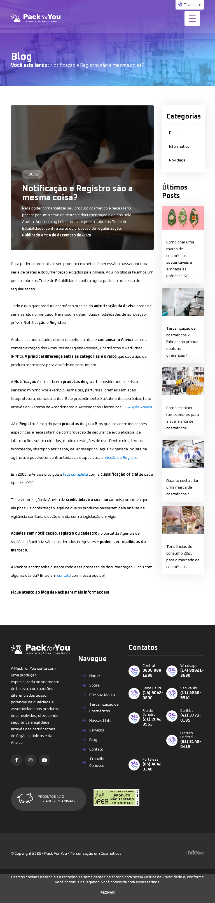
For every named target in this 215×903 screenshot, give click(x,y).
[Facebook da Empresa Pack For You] (16, 760)
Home (94, 676)
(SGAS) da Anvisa (137, 407)
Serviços (96, 730)
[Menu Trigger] (192, 18)
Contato (96, 749)
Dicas (174, 133)
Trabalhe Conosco (97, 762)
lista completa (75, 474)
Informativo (179, 147)
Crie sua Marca (102, 695)
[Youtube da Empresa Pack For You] (44, 760)
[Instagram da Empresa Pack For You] (30, 760)
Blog (93, 740)
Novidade (177, 160)
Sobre (94, 685)
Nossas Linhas (101, 721)
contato (64, 576)
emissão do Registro (119, 458)
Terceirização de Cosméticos (104, 708)
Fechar (108, 893)
